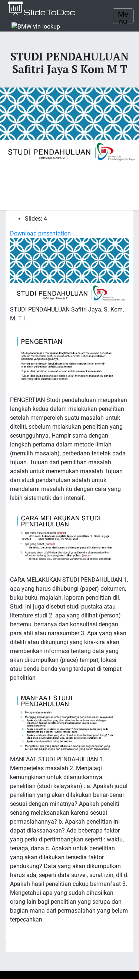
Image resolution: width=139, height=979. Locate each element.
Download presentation (40, 233)
